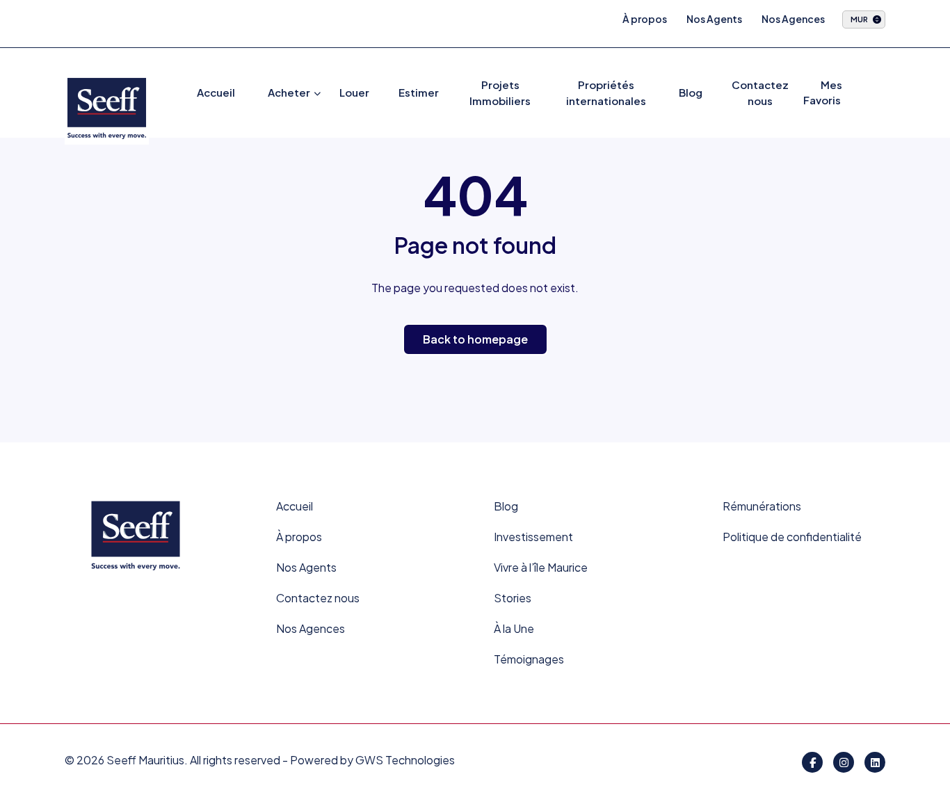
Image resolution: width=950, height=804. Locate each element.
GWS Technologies (405, 760)
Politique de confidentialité (792, 536)
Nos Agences (793, 19)
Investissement (533, 536)
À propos (644, 19)
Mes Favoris (822, 92)
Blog (690, 92)
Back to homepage (475, 339)
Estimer (418, 92)
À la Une (514, 628)
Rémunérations (762, 506)
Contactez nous (318, 597)
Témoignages (529, 659)
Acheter (289, 92)
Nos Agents (714, 19)
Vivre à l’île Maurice (541, 567)
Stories (512, 597)
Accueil (216, 92)
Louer (354, 92)
